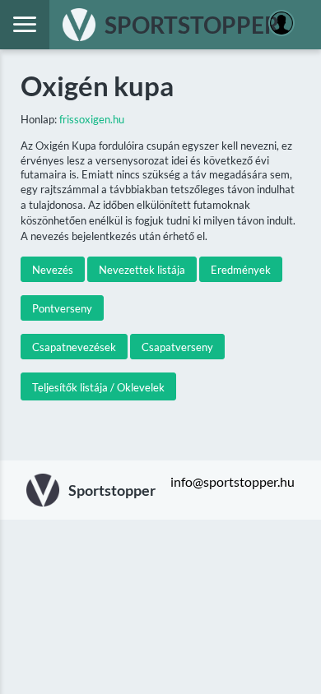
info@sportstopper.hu (232, 481)
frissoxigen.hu (91, 119)
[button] (53, 269)
